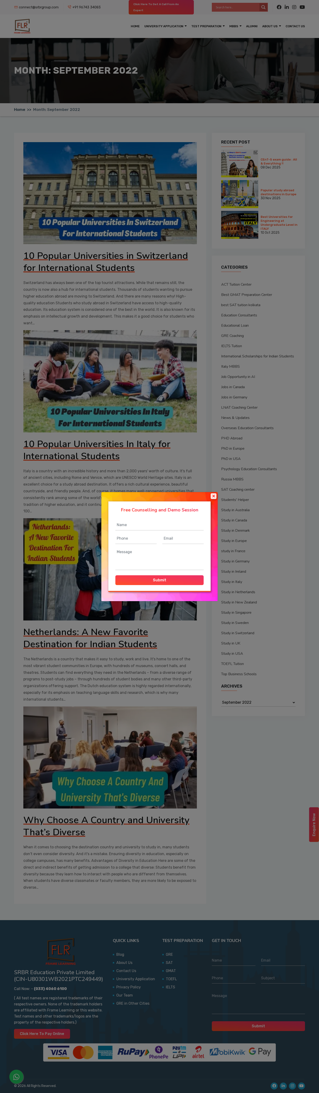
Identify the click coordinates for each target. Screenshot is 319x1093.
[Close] (214, 496)
